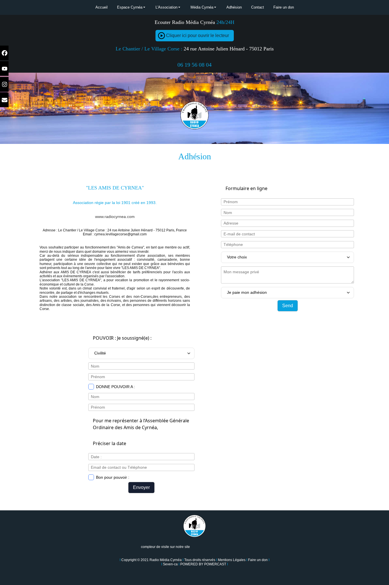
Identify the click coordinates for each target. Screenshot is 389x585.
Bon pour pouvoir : (112, 477)
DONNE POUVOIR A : (115, 386)
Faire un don (258, 560)
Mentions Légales (231, 560)
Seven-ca (170, 564)
